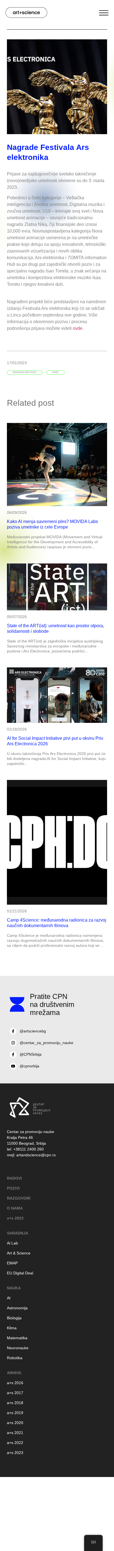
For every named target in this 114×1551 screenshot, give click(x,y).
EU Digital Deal (20, 1273)
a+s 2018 (15, 1403)
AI (9, 1298)
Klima (12, 1328)
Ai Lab (12, 1243)
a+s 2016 (15, 1383)
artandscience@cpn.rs (36, 1155)
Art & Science (18, 1253)
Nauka (14, 1288)
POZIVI (13, 1188)
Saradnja (17, 1233)
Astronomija (17, 1308)
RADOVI (14, 1178)
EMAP (12, 1263)
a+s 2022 (15, 1442)
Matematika (17, 1338)
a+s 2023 (15, 1218)
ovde (77, 328)
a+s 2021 (15, 1432)
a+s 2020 (15, 1422)
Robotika (14, 1358)
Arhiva (14, 1373)
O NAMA (15, 1208)
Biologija (14, 1318)
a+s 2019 (15, 1412)
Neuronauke (17, 1348)
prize (55, 372)
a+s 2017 (15, 1393)
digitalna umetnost (25, 372)
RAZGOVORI (18, 1198)
